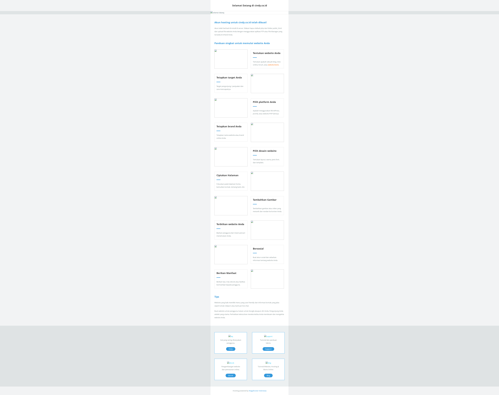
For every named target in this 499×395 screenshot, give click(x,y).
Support (268, 349)
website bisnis (273, 65)
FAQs (231, 349)
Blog (268, 375)
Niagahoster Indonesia (257, 391)
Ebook (230, 375)
